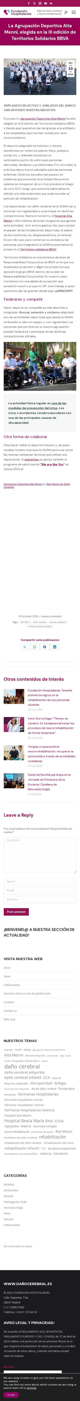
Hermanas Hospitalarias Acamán (23, 1099)
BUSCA (9, 1367)
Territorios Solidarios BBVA (40, 626)
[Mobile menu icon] (73, 12)
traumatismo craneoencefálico (21, 1154)
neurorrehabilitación (17, 1131)
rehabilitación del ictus (58, 1143)
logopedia (11, 1126)
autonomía (52, 1055)
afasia (27, 1049)
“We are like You (51, 464)
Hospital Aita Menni (17, 1115)
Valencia (46, 1154)
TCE (43, 1148)
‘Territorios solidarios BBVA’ (38, 249)
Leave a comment (51, 616)
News (7, 976)
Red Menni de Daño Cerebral (20, 1137)
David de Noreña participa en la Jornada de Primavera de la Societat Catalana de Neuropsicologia (49, 782)
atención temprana (35, 1055)
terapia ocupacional (62, 1148)
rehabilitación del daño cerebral (22, 1143)
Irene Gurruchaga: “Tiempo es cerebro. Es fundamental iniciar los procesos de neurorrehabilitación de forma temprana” (51, 725)
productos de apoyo (42, 1131)
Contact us (10, 1010)
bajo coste (65, 1055)
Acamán (8, 1049)
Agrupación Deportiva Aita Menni (42, 119)
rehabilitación (52, 1137)
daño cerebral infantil (22, 1077)
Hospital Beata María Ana (28, 1120)
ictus (59, 1120)
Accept (11, 1394)
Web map (9, 1019)
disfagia (60, 1083)
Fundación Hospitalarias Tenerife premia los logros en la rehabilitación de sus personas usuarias (50, 697)
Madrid (26, 1126)
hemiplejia (10, 1094)
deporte (56, 1078)
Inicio (7, 967)
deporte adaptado (57, 622)
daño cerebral (39, 622)
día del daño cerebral (43, 1088)
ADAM (18, 1049)
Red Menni (63, 1131)
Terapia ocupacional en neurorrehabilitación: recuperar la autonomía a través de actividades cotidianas (51, 754)
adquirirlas (32, 459)
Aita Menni (25, 622)
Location (9, 1002)
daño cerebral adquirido (24, 1072)
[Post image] (14, 696)
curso (44, 1061)
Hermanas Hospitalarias (38, 1094)
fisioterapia (66, 1088)
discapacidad (41, 1083)
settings (31, 1388)
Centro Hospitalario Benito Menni (22, 1060)
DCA (46, 1077)
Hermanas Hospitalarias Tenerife (24, 1105)
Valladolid (60, 1153)
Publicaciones (12, 985)
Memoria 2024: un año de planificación (27, 993)
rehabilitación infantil (21, 1148)
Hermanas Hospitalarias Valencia (29, 1110)
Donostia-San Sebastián (16, 1088)
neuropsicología (45, 1126)
